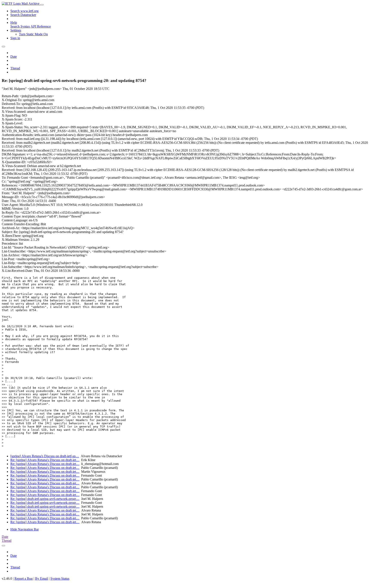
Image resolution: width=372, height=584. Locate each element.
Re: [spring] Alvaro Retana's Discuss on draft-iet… (44, 460)
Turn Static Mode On (33, 34)
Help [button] (13, 22)
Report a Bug (23, 578)
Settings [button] (15, 30)
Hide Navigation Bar (24, 529)
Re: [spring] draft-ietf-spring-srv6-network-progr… (44, 499)
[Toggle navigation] (42, 4)
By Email (41, 578)
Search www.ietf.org (24, 11)
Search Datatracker (23, 15)
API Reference (41, 26)
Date (13, 56)
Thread (15, 68)
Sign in (15, 38)
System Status (59, 578)
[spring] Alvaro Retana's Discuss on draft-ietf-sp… (44, 456)
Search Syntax (20, 26)
